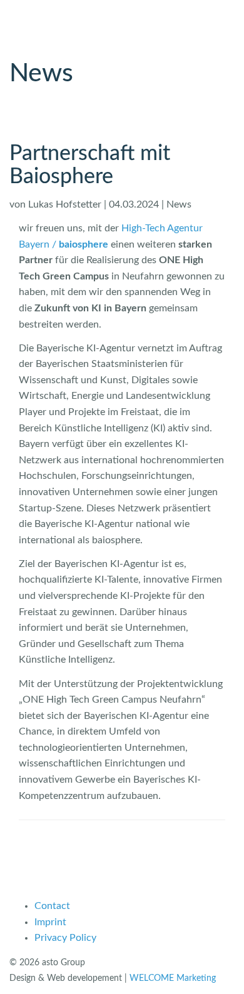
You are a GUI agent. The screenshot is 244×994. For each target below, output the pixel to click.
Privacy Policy (65, 938)
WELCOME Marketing (173, 978)
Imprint (50, 922)
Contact (52, 906)
